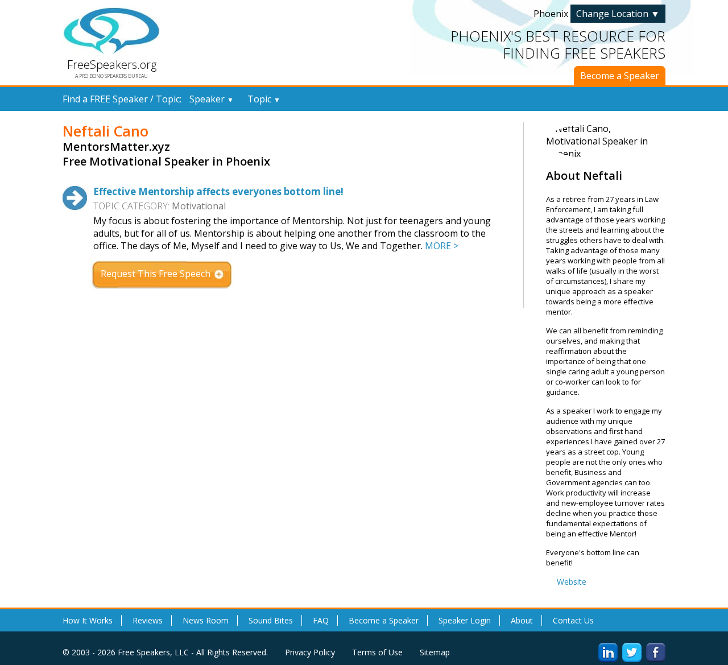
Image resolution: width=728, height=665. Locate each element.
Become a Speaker (619, 75)
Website (571, 581)
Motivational (199, 206)
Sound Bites (271, 620)
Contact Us (573, 620)
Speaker (211, 99)
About (522, 620)
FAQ (321, 620)
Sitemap (435, 652)
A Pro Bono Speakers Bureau (111, 76)
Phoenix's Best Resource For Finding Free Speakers (557, 44)
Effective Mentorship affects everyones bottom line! (218, 191)
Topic (263, 99)
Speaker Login (465, 620)
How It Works (88, 620)
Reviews (148, 620)
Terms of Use (377, 652)
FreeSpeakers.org (111, 64)
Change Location (618, 13)
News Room (206, 620)
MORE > (441, 245)
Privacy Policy (310, 652)
